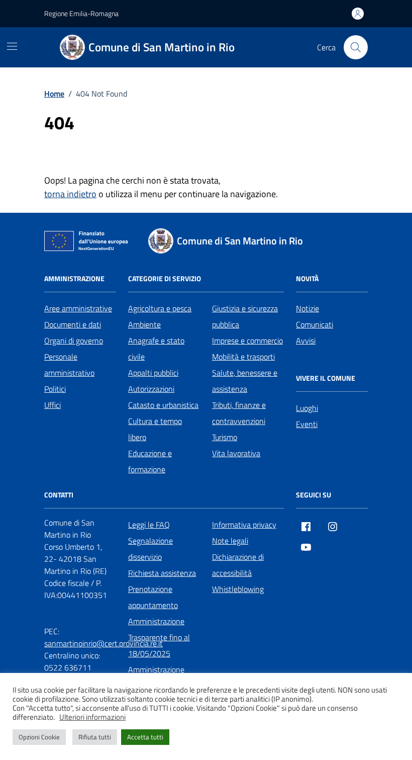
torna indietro (70, 194)
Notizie (307, 308)
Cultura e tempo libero (155, 429)
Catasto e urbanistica (163, 405)
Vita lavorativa (236, 453)
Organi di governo (73, 340)
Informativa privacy (244, 525)
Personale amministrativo (69, 365)
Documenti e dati (72, 324)
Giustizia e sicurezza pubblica (245, 316)
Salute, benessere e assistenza (244, 381)
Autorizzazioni (151, 389)
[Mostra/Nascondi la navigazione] (12, 46)
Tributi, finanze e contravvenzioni (239, 413)
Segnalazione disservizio (150, 549)
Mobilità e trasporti (243, 357)
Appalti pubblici (153, 373)
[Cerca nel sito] (356, 47)
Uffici (52, 405)
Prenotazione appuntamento (153, 597)
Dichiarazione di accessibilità (238, 565)
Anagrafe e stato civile (156, 348)
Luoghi (307, 408)
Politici (55, 389)
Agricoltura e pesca (159, 308)
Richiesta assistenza (162, 573)
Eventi (307, 424)
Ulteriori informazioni (92, 717)
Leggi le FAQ (149, 525)
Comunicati (314, 324)
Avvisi (306, 340)
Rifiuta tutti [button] (94, 737)
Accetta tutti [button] (145, 737)
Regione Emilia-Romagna (81, 13)
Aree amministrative (78, 308)
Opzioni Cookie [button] (39, 737)
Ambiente (144, 324)
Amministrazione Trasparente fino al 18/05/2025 (159, 637)
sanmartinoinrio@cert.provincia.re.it (103, 643)
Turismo (224, 437)
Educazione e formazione (150, 461)
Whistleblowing (238, 589)
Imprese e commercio (247, 340)
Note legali (230, 541)
